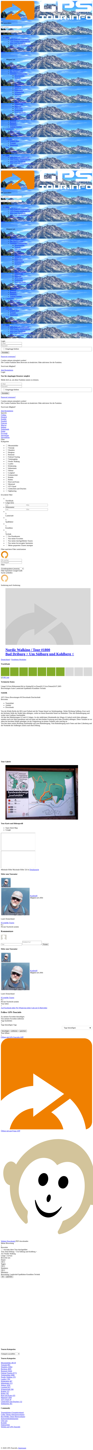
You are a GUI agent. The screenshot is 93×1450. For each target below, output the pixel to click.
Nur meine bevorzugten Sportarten (20, 543)
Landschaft (9, 516)
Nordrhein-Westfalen (18, 660)
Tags (15, 1025)
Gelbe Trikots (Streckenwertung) (12, 1415)
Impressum (14, 145)
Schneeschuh (19, 92)
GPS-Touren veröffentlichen (20, 41)
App (7, 137)
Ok (3, 1277)
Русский (4, 433)
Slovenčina (5, 435)
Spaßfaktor (9, 522)
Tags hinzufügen (7, 1025)
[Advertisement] (46, 742)
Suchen (12, 68)
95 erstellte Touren (7, 923)
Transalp (18, 78)
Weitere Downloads (8, 1241)
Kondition (9, 528)
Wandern (18, 88)
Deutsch (4, 417)
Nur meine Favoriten (15, 539)
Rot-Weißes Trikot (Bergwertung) (13, 1417)
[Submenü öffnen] (28, 74)
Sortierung (16, 585)
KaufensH (33, 896)
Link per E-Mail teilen (39, 1008)
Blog (7, 147)
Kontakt (13, 143)
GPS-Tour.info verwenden (19, 39)
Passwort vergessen (17, 48)
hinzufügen (5, 1031)
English (3, 419)
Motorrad (18, 106)
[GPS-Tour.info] (46, 19)
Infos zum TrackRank (18, 43)
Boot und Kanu (20, 112)
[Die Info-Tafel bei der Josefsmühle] (46, 792)
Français (4, 423)
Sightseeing (19, 110)
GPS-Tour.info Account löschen (21, 46)
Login (3, 51)
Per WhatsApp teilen (23, 1008)
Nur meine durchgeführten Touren (20, 541)
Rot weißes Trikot (16, 135)
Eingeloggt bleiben (12, 349)
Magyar (3, 425)
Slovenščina (5, 437)
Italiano (3, 427)
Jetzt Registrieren (7, 370)
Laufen (17, 100)
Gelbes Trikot (15, 133)
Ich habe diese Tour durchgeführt (15, 1250)
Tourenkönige (15, 131)
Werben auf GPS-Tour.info (10, 1427)
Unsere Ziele (14, 141)
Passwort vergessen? (8, 356)
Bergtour (18, 86)
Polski (3, 431)
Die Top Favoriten (16, 72)
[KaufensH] (15, 897)
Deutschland (5, 660)
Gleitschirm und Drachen (24, 114)
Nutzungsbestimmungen (9, 1419)
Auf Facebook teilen (8, 1008)
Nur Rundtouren (14, 536)
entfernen (14, 1031)
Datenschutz (5, 1425)
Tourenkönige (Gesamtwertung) (12, 1412)
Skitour (10, 470)
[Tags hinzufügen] (46, 1028)
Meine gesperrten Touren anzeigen (20, 545)
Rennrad (18, 82)
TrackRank (9, 501)
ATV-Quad (19, 108)
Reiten (17, 117)
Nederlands (5, 429)
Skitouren (18, 94)
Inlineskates (19, 104)
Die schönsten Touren (18, 70)
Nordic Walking (20, 102)
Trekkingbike (19, 84)
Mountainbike (19, 76)
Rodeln (17, 98)
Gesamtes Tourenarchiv (18, 74)
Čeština (3, 415)
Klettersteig (19, 90)
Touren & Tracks (11, 65)
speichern (23, 1031)
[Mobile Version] (5, 677)
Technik (8, 534)
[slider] (48, 514)
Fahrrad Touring (20, 80)
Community (9, 129)
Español (4, 421)
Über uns (8, 139)
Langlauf (18, 96)
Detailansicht (34, 870)
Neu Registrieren (11, 151)
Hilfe (7, 37)
